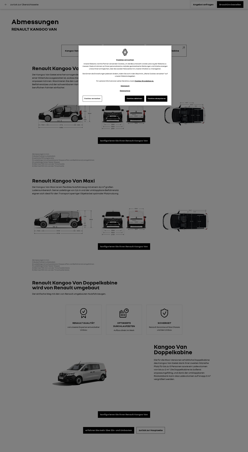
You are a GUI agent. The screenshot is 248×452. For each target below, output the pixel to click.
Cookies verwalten (92, 98)
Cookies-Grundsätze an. (144, 81)
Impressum (125, 86)
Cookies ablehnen (134, 98)
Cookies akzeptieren (157, 98)
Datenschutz (125, 91)
